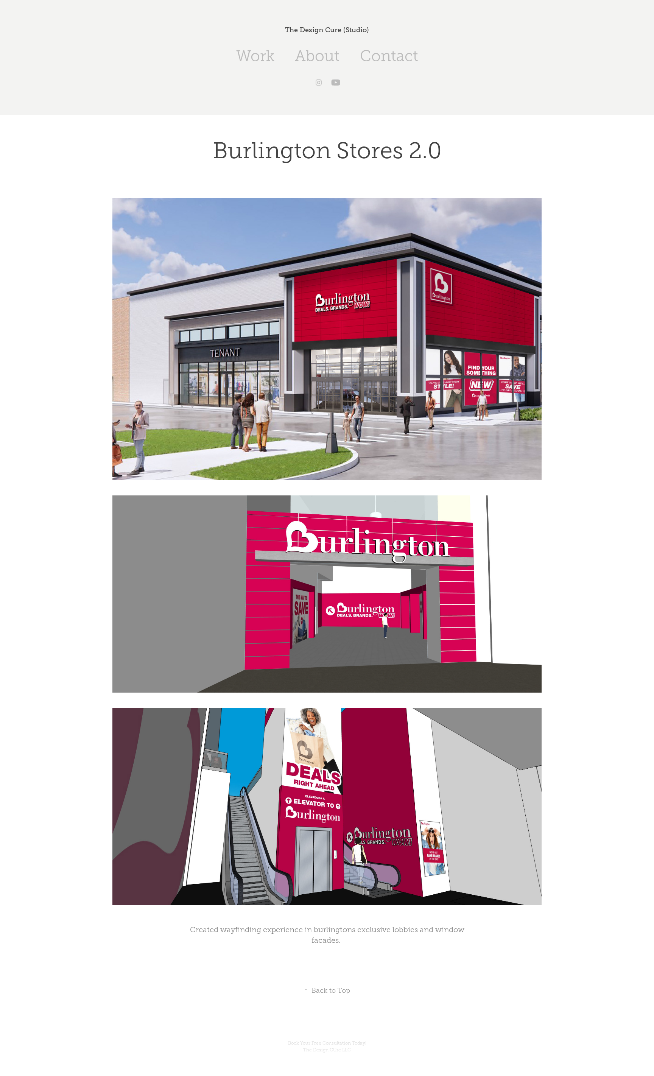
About (317, 55)
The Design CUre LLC (327, 1050)
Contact (389, 55)
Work (255, 55)
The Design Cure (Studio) (327, 30)
